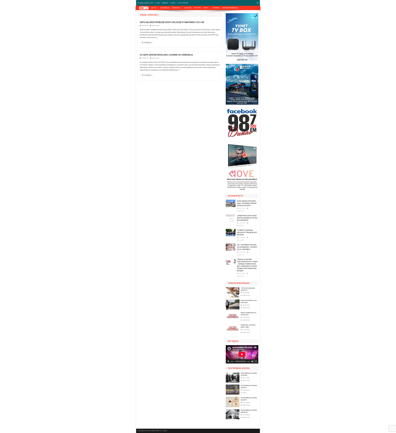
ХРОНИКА (216, 8)
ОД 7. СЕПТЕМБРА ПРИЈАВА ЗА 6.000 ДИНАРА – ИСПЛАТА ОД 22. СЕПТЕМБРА (247, 247)
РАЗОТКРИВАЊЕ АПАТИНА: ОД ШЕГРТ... (249, 399)
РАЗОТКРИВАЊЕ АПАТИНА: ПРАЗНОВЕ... (249, 374)
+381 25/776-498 (183, 3)
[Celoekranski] (256, 361)
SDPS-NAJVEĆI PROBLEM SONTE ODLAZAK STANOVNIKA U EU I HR (172, 22)
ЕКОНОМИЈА (164, 8)
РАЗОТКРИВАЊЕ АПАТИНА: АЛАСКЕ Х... (249, 386)
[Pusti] (228, 361)
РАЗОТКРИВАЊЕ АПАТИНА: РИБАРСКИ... (249, 411)
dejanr (244, 393)
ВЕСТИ (153, 8)
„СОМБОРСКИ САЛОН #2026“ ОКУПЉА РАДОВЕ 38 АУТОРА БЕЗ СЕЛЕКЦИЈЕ (247, 218)
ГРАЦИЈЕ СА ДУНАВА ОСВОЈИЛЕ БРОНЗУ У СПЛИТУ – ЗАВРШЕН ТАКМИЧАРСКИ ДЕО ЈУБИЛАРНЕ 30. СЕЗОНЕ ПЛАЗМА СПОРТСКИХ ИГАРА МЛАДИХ (247, 265)
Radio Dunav (155, 25)
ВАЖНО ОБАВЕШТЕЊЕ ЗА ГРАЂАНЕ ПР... (248, 314)
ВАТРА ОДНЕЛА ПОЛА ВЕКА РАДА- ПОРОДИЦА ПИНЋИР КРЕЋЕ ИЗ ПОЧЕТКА (247, 203)
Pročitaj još (147, 42)
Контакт (173, 3)
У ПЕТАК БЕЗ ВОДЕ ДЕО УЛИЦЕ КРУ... (248, 289)
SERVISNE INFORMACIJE (230, 8)
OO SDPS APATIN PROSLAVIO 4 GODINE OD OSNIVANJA (166, 55)
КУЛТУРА (197, 8)
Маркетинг (165, 3)
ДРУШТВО (188, 8)
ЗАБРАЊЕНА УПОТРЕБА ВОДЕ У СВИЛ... (248, 326)
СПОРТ (205, 8)
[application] (242, 354)
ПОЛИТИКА (176, 8)
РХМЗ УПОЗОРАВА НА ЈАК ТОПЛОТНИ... (249, 301)
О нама (157, 3)
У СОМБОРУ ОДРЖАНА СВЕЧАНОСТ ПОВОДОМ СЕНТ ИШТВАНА (247, 232)
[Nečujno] (252, 361)
